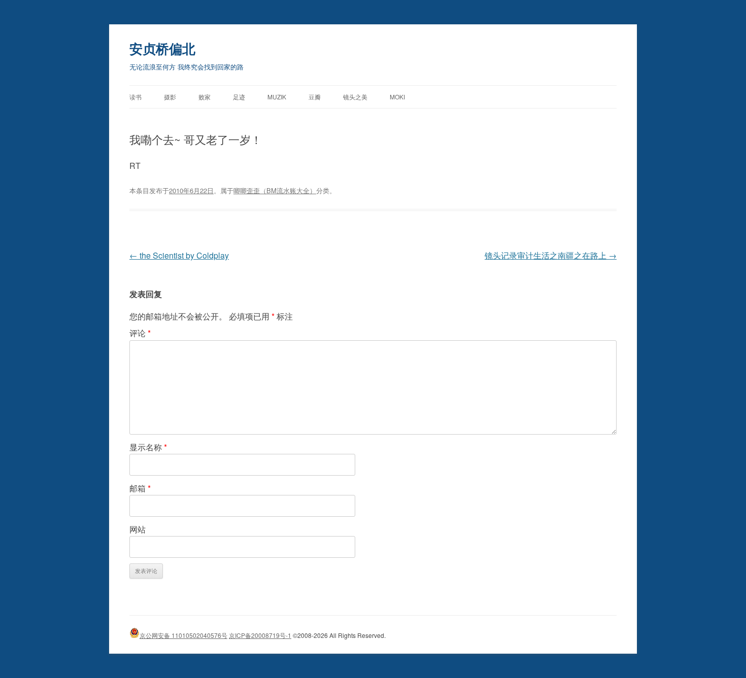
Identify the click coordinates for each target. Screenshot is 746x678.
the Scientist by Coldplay (179, 255)
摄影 (170, 96)
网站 (137, 529)
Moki (397, 96)
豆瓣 (315, 96)
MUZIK (276, 96)
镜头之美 (355, 96)
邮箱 (140, 488)
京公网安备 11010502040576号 (183, 635)
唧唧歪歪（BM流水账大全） (274, 190)
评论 (140, 333)
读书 (135, 96)
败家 (204, 96)
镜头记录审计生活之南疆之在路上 (551, 255)
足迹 (239, 96)
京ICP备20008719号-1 (260, 635)
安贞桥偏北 (162, 48)
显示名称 (148, 447)
